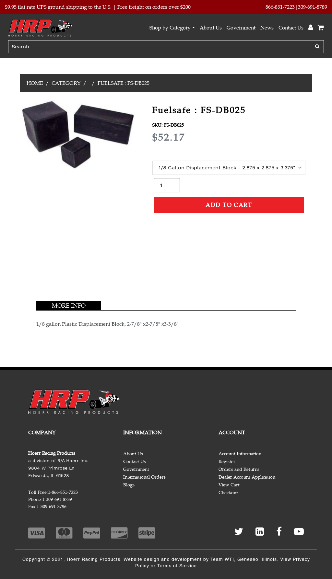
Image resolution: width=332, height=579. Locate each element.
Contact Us (291, 28)
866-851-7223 (280, 7)
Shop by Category (170, 28)
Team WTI (222, 559)
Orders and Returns (239, 469)
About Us (211, 28)
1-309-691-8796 (51, 506)
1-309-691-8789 (57, 499)
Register (227, 461)
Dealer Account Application (247, 477)
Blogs (129, 485)
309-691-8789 (312, 7)
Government (241, 28)
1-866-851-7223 (63, 492)
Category (66, 83)
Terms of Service (177, 566)
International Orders (144, 477)
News (267, 28)
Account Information (240, 454)
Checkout (228, 492)
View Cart (229, 485)
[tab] (68, 305)
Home (35, 83)
